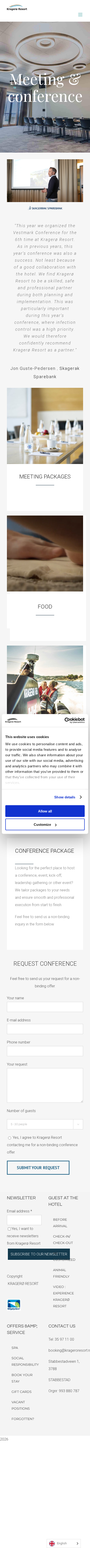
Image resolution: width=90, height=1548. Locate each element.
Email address (19, 1211)
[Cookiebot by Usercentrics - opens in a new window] (65, 721)
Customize (42, 824)
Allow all (45, 811)
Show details (64, 797)
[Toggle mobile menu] (80, 14)
